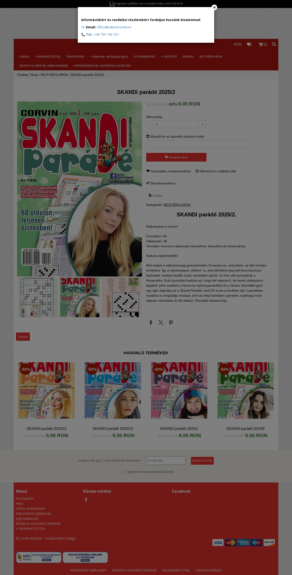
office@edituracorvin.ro (114, 27)
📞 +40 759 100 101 (100, 34)
